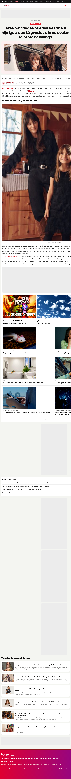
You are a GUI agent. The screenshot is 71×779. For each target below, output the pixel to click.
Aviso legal (4, 768)
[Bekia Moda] (6, 5)
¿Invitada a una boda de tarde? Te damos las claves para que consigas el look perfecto (29, 482)
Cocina (27, 1)
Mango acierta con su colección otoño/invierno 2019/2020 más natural (40, 702)
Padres (32, 1)
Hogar (58, 1)
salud (41, 764)
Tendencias (19, 663)
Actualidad (11, 1)
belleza (14, 764)
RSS (38, 768)
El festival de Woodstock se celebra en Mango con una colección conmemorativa (38, 715)
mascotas (36, 764)
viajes (60, 764)
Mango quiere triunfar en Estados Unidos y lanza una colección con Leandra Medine (41, 728)
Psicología (53, 1)
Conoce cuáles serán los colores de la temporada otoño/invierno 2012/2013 (25, 486)
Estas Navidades (8, 88)
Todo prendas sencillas (10, 256)
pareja (30, 764)
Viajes (66, 1)
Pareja (36, 1)
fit (56, 764)
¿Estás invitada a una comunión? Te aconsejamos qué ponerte (21, 489)
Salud (47, 1)
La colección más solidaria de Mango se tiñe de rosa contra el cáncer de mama (40, 689)
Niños (39, 20)
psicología (47, 764)
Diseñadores (22, 758)
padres (25, 764)
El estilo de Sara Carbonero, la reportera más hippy (18, 492)
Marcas (55, 758)
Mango (31, 91)
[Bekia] (4, 1)
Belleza (22, 1)
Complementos (33, 758)
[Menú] (68, 5)
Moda (16, 1)
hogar (53, 764)
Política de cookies (29, 768)
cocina (20, 764)
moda (9, 764)
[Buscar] (65, 5)
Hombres (48, 758)
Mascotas (42, 1)
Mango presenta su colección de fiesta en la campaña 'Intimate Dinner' (40, 665)
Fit (62, 1)
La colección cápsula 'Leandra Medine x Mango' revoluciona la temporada (41, 677)
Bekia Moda (34, 20)
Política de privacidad (16, 768)
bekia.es (4, 764)
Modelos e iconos (7, 761)
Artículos (14, 758)
